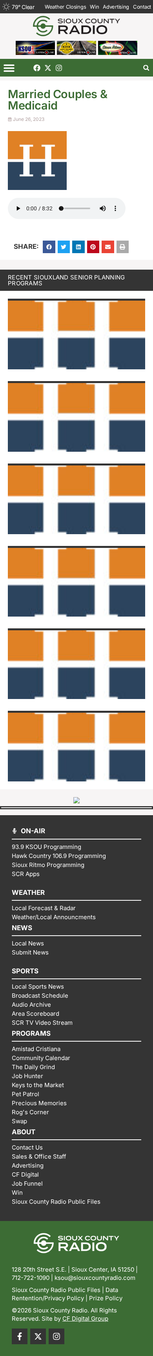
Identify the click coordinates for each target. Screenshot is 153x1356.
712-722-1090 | (33, 1277)
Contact (142, 7)
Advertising (116, 7)
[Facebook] (36, 67)
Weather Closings (65, 7)
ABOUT (23, 1132)
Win (94, 7)
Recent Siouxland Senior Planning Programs (66, 280)
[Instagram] (58, 67)
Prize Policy (105, 1298)
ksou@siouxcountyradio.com (95, 1277)
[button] (9, 68)
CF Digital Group (85, 1318)
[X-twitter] (47, 67)
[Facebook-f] (19, 1336)
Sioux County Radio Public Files (56, 1290)
